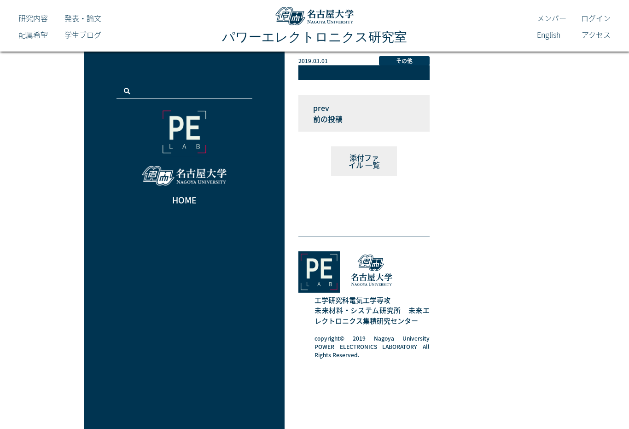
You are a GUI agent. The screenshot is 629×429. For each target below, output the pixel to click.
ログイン (596, 17)
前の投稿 (328, 118)
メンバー (551, 17)
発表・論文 (82, 17)
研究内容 (33, 17)
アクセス (596, 34)
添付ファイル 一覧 (364, 161)
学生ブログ (82, 34)
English (548, 34)
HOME (184, 200)
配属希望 (33, 34)
